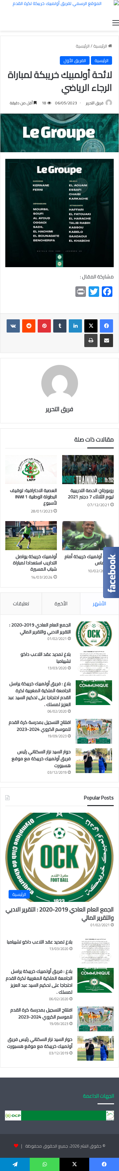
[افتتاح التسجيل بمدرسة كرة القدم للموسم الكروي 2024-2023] (94, 731)
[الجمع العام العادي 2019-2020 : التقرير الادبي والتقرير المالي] (94, 633)
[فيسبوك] (106, 326)
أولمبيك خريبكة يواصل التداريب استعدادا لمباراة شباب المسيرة (35, 562)
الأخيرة (61, 603)
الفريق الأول (74, 60)
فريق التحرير (94, 103)
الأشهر (99, 603)
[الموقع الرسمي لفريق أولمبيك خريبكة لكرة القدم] (59, 8)
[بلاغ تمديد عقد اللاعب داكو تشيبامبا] (94, 663)
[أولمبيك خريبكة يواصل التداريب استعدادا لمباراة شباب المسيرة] (31, 535)
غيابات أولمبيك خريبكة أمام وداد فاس (89, 559)
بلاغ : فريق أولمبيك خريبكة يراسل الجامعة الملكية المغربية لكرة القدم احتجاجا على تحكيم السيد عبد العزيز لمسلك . (39, 694)
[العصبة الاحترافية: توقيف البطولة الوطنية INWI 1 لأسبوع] (31, 469)
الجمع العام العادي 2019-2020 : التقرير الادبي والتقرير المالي (40, 628)
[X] (91, 326)
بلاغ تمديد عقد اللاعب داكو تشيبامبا (45, 657)
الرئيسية (100, 46)
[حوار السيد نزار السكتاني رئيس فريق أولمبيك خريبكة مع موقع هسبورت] (94, 760)
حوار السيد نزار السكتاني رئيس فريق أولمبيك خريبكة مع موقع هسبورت (41, 758)
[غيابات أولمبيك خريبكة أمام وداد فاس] (88, 535)
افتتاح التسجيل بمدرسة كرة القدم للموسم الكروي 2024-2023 (40, 725)
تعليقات (21, 603)
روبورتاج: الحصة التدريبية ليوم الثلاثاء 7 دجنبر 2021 (91, 493)
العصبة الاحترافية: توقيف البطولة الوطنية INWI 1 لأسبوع (33, 496)
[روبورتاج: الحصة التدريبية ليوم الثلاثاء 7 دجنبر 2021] (88, 469)
